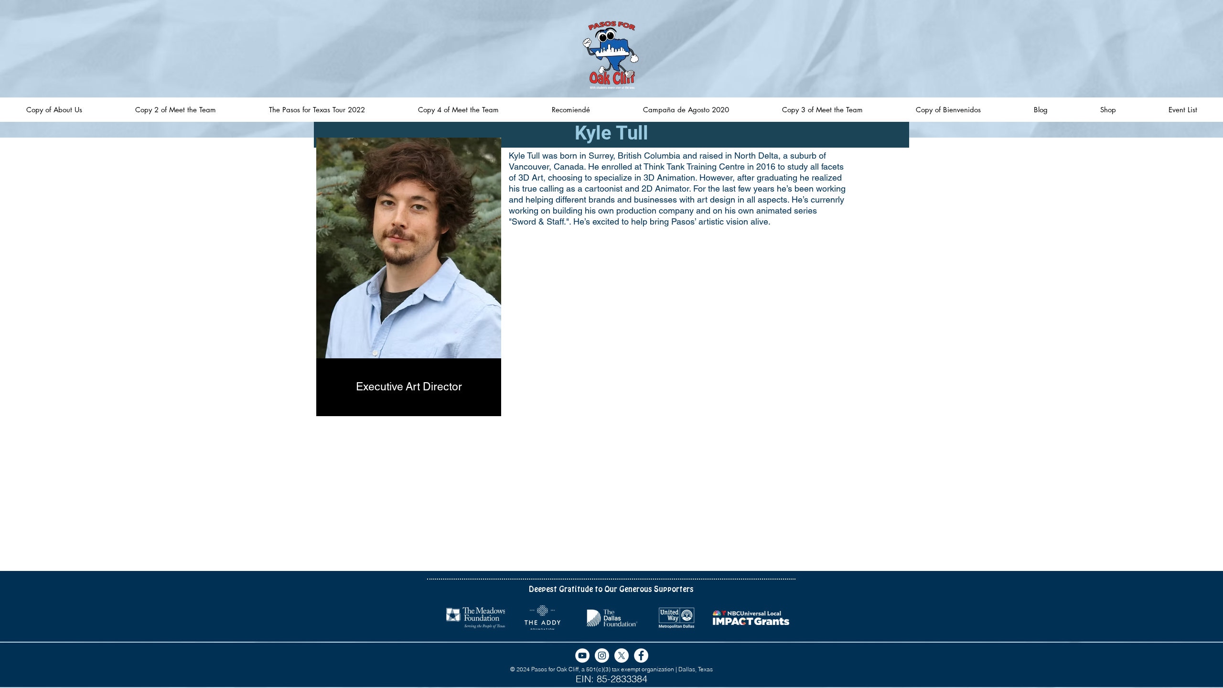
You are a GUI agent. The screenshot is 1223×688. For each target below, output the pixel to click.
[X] (621, 655)
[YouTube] (582, 655)
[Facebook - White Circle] (641, 655)
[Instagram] (602, 655)
